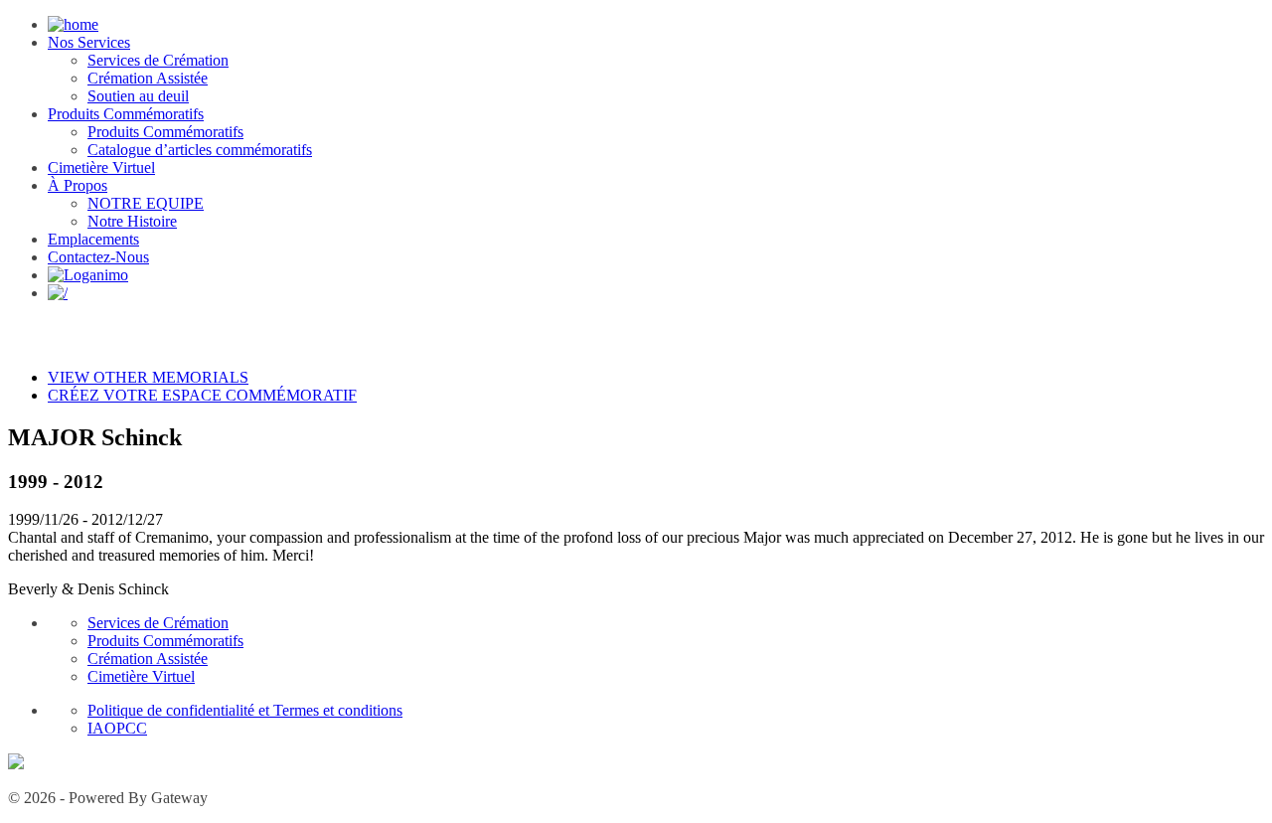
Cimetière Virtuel (101, 167)
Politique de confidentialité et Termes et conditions (244, 710)
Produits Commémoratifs (126, 113)
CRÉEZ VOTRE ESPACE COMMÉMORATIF (202, 395)
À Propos (77, 185)
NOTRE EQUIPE (145, 203)
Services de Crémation (158, 60)
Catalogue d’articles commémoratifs (199, 149)
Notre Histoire (132, 221)
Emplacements (93, 239)
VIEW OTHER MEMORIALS (148, 377)
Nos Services (89, 42)
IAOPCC (117, 728)
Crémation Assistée (147, 78)
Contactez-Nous (98, 256)
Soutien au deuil (138, 95)
